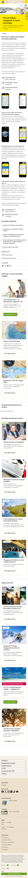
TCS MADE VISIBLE (6, 844)
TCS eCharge (10, 827)
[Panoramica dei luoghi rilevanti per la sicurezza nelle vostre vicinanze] (14, 101)
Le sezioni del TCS (7, 771)
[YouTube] (17, 791)
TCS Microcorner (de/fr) (7, 842)
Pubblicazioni (6, 766)
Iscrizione (3, 785)
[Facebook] (2, 791)
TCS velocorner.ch (6, 840)
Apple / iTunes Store (10, 79)
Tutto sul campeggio (14, 811)
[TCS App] (3, 822)
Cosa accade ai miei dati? (10, 247)
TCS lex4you (4, 847)
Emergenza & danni (26, 2)
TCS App (9, 822)
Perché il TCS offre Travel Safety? (13, 225)
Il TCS (3, 768)
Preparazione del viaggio (9, 258)
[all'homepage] (3, 2)
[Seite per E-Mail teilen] (5, 266)
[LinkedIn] (11, 791)
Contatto (23, 2)
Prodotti (4, 760)
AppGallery (8, 89)
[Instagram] (8, 791)
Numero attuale (13, 800)
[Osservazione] (14, 169)
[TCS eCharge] (3, 827)
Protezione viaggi (7, 255)
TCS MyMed (4, 849)
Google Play (8, 84)
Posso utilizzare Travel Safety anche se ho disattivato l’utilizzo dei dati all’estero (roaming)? (14, 241)
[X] (5, 791)
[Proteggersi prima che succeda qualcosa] (14, 134)
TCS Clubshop (5, 837)
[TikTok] (14, 791)
